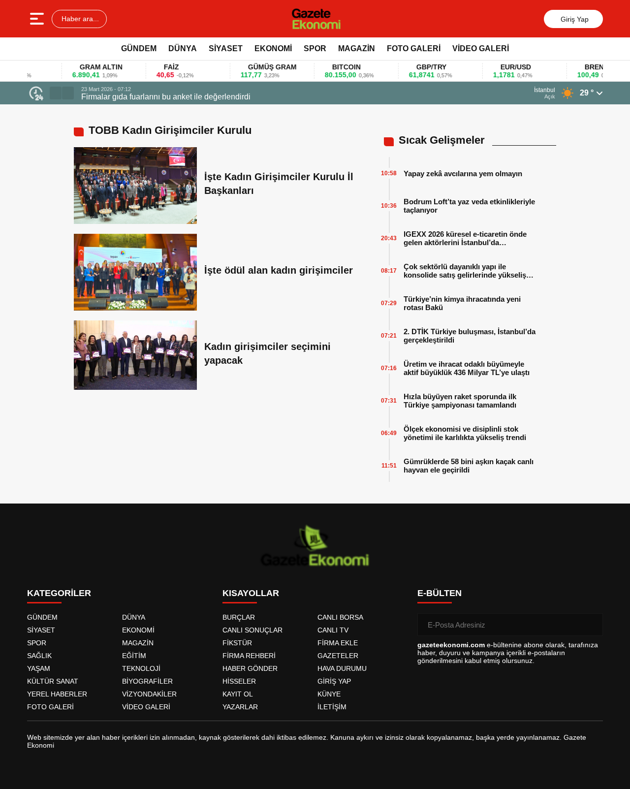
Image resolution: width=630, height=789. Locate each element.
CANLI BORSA (340, 617)
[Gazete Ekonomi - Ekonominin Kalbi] (316, 18)
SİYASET (226, 48)
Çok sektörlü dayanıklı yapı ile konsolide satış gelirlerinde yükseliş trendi (465, 270)
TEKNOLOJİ (141, 668)
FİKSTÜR (237, 643)
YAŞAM (38, 668)
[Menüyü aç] (38, 19)
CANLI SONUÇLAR (252, 630)
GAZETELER (337, 656)
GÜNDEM (139, 48)
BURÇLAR (238, 617)
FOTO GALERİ (414, 48)
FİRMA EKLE (337, 643)
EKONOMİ (273, 48)
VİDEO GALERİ (480, 48)
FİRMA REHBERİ (249, 656)
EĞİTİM (134, 656)
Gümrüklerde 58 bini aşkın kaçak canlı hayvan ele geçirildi (469, 465)
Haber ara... (79, 19)
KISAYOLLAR (250, 593)
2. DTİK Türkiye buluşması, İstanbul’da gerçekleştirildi (470, 335)
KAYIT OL (237, 694)
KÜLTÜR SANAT (52, 681)
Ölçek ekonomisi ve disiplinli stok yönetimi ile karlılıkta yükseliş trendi (465, 433)
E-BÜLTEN (439, 593)
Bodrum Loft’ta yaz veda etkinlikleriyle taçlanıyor (469, 205)
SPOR (315, 48)
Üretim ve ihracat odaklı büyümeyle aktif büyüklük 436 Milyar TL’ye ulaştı (467, 368)
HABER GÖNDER (250, 668)
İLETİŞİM (331, 707)
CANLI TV (332, 630)
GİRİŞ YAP (334, 681)
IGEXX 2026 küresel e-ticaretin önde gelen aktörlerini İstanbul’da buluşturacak (465, 238)
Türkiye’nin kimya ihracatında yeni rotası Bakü (462, 303)
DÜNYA (182, 48)
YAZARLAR (240, 707)
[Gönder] (591, 624)
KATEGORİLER (59, 593)
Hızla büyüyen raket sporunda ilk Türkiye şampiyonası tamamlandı (460, 400)
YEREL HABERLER (57, 694)
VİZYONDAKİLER (149, 694)
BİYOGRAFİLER (147, 681)
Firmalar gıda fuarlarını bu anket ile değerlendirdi (166, 97)
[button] (56, 93)
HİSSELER (239, 681)
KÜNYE (329, 694)
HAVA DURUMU (342, 668)
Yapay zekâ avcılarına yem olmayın (463, 173)
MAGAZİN (356, 48)
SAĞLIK (39, 656)
